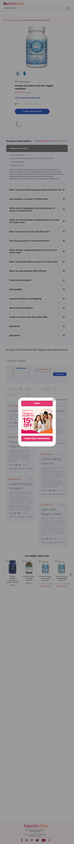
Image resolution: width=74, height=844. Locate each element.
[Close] (53, 400)
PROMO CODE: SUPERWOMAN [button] (37, 438)
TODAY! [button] (37, 403)
